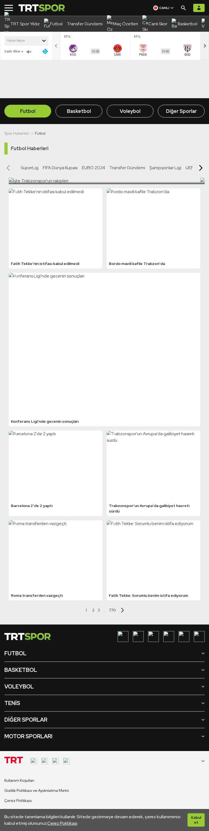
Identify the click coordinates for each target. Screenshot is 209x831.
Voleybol (130, 111)
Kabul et (196, 820)
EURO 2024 (93, 168)
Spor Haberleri (16, 133)
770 (112, 610)
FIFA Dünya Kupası (60, 168)
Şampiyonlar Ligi (165, 168)
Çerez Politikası (62, 823)
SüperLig (29, 168)
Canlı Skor (12, 51)
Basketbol (79, 111)
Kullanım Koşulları (19, 780)
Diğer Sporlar (181, 111)
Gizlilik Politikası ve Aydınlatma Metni (36, 790)
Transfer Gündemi (127, 168)
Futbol (27, 111)
